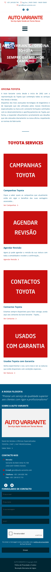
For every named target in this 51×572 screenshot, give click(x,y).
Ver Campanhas (10, 205)
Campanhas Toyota (14, 190)
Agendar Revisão (12, 247)
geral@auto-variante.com (27, 5)
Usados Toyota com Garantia (19, 361)
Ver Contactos (9, 318)
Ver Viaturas (8, 373)
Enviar (25, 550)
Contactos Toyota (13, 306)
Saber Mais (6, 448)
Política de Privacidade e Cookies (25, 565)
